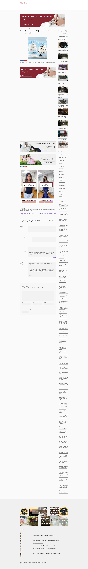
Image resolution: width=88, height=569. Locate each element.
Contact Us (66, 2)
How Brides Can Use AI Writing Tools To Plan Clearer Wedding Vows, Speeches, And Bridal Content (63, 323)
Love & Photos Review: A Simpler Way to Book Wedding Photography (62, 118)
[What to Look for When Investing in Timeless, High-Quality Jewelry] (63, 145)
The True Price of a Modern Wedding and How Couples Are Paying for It (63, 398)
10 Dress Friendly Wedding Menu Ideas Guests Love (63, 246)
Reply (54, 242)
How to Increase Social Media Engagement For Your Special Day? (63, 456)
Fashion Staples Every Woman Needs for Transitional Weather (63, 290)
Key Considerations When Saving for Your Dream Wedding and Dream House (63, 378)
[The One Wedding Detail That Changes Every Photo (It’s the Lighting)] (63, 56)
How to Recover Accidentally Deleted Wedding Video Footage (63, 384)
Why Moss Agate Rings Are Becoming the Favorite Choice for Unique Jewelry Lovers (63, 308)
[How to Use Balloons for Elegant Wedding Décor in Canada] (63, 67)
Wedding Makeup (61, 186)
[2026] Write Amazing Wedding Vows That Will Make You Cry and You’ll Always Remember (46, 553)
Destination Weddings (62, 158)
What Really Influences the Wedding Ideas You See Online (63, 439)
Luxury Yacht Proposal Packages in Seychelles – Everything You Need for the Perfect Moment (63, 486)
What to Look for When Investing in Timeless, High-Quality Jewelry (62, 140)
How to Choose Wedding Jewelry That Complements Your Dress (63, 280)
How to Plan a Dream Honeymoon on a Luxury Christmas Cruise (63, 478)
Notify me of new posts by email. (28, 309)
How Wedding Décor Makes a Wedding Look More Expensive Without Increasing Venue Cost (63, 299)
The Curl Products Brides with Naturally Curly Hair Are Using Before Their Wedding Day (63, 295)
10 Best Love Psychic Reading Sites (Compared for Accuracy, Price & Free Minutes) (63, 268)
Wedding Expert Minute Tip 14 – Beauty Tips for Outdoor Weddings (27, 214)
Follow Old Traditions (24, 209)
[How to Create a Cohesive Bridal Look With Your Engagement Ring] (63, 78)
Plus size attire (61, 169)
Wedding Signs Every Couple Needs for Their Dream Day (63, 429)
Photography (61, 168)
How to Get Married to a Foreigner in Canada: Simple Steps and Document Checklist (63, 239)
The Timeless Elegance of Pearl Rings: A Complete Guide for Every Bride (63, 345)
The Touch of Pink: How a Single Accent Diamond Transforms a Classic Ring (63, 249)
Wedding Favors (61, 180)
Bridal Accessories (56, 2)
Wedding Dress (50, 2)
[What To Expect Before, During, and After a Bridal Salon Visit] (54, 521)
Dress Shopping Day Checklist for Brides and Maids (63, 302)
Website (45, 302)
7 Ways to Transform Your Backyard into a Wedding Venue (63, 293)
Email (34, 302)
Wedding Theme (61, 191)
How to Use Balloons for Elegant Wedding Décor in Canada (63, 61)
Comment (23, 289)
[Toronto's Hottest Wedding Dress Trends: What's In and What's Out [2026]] (63, 521)
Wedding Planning (61, 188)
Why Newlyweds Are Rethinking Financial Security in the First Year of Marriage (63, 449)
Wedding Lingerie (61, 185)
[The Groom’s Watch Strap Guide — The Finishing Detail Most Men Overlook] (63, 112)
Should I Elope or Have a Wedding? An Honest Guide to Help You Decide (63, 305)
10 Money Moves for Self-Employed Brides (62, 265)
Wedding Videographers (63, 197)
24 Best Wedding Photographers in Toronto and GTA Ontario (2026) (43, 535)
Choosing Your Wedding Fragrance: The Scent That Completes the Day (62, 274)
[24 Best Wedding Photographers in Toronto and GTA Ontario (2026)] (63, 511)
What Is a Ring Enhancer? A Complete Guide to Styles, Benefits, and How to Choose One (63, 367)
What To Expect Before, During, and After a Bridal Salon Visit (63, 437)
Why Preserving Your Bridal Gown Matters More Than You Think (63, 434)
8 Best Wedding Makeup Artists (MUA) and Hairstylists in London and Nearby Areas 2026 (46, 532)
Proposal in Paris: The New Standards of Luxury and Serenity (62, 277)
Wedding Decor (61, 177)
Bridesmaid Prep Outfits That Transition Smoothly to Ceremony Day (63, 422)
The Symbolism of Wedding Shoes (38, 543)
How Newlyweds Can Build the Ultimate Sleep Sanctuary (63, 96)
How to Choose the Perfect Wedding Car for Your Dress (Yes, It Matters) (63, 425)
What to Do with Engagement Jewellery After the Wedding (63, 404)
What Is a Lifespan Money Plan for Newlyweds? (63, 370)
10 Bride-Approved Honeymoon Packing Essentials (63, 258)
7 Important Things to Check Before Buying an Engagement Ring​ (63, 483)
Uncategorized (61, 174)
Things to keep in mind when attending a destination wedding (63, 287)
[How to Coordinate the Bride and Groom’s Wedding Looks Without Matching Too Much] (63, 90)
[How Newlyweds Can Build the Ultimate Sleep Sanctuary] (63, 101)
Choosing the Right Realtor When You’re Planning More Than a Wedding (63, 392)
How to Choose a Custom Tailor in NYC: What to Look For (63, 260)
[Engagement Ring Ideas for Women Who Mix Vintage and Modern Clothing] (63, 134)
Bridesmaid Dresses (61, 157)
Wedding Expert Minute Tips (28, 210)
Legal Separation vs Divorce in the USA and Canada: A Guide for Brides (63, 489)
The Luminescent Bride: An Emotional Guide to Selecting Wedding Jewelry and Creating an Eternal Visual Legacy (63, 283)
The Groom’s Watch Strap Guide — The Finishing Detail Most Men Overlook (63, 107)
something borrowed (31, 209)
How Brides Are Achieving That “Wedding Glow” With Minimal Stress (63, 357)
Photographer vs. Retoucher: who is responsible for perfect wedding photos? (63, 254)
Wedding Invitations (62, 182)
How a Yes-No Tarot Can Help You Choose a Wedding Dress (63, 444)
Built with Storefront (23, 563)
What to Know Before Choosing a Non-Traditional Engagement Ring (63, 351)
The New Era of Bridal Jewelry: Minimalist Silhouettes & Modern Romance (63, 493)
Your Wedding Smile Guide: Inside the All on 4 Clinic (63, 475)
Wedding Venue (61, 194)
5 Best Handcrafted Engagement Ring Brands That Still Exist (63, 381)
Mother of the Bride (61, 166)
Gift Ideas (60, 165)
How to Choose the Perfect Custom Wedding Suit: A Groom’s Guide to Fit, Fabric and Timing (63, 205)
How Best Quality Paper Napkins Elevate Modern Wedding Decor (63, 311)
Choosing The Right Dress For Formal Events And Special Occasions (63, 348)
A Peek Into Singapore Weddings (63, 414)
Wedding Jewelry (61, 183)
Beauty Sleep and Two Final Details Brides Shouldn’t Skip (63, 416)
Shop (46, 2)
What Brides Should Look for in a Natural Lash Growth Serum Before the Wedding (63, 236)
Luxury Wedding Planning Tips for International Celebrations (63, 316)
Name (23, 302)
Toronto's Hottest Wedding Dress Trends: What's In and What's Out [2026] (44, 545)
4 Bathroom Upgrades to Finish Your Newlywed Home (63, 334)
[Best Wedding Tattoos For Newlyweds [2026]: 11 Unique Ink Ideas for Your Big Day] (24, 521)
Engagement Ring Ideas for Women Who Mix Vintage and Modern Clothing (63, 129)
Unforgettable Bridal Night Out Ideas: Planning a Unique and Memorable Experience (46, 540)
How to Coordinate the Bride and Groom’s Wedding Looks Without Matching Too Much (63, 217)
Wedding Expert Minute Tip (47, 209)
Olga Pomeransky (25, 28)
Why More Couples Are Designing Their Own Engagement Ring (63, 263)
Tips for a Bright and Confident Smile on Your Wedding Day (63, 442)
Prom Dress (60, 171)
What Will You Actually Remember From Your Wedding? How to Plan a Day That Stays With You (63, 243)
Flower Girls (60, 163)
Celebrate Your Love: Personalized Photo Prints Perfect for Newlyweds (62, 386)
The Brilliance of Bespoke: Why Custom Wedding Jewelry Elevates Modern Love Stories (63, 467)
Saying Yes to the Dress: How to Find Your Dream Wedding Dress (63, 329)
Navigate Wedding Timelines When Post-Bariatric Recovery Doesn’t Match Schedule (63, 419)
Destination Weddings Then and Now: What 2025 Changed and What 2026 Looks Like (63, 361)
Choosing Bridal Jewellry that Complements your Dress (47, 214)
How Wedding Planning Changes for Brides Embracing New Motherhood (63, 411)
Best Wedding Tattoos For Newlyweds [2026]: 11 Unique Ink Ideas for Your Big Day (45, 548)
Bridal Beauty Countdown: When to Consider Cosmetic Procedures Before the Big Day (63, 453)
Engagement (60, 160)
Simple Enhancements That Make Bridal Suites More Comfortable (63, 447)
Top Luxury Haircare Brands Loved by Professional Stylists (63, 406)
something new (36, 209)
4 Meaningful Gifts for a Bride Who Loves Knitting (63, 331)
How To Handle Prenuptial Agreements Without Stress (63, 401)
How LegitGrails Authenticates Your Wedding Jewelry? (63, 390)
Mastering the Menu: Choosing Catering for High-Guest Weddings (63, 341)
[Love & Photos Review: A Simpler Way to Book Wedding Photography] (63, 123)
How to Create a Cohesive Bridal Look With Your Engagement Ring (63, 72)
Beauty (60, 154)
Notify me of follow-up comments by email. (29, 306)
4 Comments (31, 28)
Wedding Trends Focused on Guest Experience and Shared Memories (63, 319)
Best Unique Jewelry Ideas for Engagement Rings (63, 314)
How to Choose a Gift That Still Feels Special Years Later (63, 409)
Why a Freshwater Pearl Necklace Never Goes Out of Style (63, 354)
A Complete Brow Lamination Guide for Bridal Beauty (63, 462)
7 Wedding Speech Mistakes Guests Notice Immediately (63, 326)
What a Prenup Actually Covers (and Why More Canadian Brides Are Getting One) (63, 364)
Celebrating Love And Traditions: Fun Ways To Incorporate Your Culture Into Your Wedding (63, 431)
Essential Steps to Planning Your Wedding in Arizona (63, 459)
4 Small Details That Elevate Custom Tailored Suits (63, 338)
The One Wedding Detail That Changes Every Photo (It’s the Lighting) (63, 50)
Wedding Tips (62, 2)
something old (41, 209)
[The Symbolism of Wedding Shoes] (42, 511)
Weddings (60, 196)
